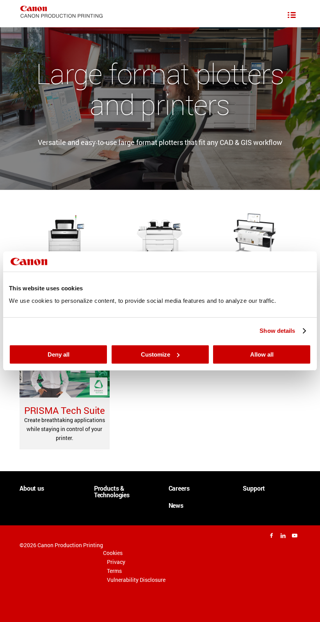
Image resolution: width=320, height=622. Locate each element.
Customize (155, 354)
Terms (114, 570)
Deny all (58, 354)
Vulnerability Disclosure (136, 579)
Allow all (262, 354)
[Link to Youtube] (294, 535)
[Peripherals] (255, 237)
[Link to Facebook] (271, 535)
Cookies (113, 553)
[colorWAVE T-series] (160, 237)
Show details (277, 330)
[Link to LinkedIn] (283, 535)
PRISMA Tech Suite (64, 410)
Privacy (116, 561)
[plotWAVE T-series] (65, 237)
